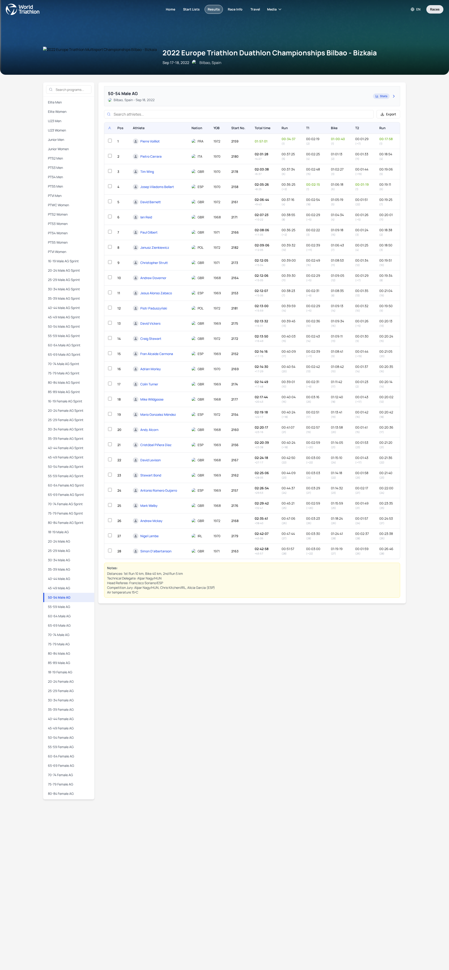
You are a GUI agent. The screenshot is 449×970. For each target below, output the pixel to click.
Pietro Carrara (151, 156)
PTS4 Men (55, 177)
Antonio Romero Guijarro (158, 490)
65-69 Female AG (61, 765)
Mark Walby (149, 505)
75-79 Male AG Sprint (64, 373)
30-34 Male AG (59, 560)
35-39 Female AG (61, 709)
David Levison (150, 460)
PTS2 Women (58, 214)
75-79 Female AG (60, 784)
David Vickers (150, 323)
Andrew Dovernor (153, 278)
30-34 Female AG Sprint (65, 429)
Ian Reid (146, 217)
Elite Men (55, 102)
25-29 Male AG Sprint (64, 279)
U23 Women (57, 130)
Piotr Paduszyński (153, 308)
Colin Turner (149, 384)
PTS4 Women (58, 233)
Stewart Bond (150, 475)
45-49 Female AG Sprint (65, 457)
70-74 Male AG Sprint (63, 364)
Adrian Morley (150, 369)
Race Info (235, 9)
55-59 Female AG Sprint (65, 476)
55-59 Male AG (59, 606)
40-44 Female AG (61, 719)
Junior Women (58, 149)
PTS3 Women (58, 223)
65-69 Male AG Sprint (64, 354)
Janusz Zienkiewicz (154, 247)
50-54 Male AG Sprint (64, 326)
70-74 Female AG (60, 775)
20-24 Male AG (59, 541)
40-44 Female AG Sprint (65, 448)
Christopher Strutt (154, 262)
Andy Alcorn (149, 429)
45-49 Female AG (61, 728)
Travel (255, 9)
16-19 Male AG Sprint (63, 261)
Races (435, 9)
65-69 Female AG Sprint (66, 494)
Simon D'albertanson (155, 551)
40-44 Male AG (59, 578)
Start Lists (191, 9)
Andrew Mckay (151, 521)
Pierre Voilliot (150, 141)
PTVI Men (55, 195)
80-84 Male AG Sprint (64, 382)
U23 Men (54, 121)
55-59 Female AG (61, 747)
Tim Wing (147, 171)
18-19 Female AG (60, 672)
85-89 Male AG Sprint (64, 392)
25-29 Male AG (59, 550)
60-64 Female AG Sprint (66, 485)
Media (272, 9)
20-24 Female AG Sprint (65, 410)
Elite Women (57, 111)
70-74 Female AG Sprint (65, 504)
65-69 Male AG (59, 625)
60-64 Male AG (59, 616)
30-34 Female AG (61, 700)
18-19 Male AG (58, 532)
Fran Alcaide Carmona (156, 354)
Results (214, 9)
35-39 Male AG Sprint (64, 298)
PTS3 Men (55, 167)
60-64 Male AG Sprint (64, 345)
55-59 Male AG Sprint (64, 336)
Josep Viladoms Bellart (157, 187)
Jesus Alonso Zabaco (156, 293)
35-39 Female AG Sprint (65, 438)
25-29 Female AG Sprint (65, 420)
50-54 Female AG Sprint (65, 466)
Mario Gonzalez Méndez (158, 414)
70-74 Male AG (58, 634)
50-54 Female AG (61, 737)
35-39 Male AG (59, 569)
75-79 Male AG (59, 644)
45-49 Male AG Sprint (64, 317)
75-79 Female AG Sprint (65, 513)
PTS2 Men (55, 158)
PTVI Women (57, 251)
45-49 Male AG (59, 588)
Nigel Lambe (149, 536)
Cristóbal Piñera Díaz (155, 445)
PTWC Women (58, 205)
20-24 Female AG (61, 681)
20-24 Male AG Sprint (64, 270)
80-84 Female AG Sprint (65, 522)
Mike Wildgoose (151, 399)
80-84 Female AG (61, 793)
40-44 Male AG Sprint (64, 308)
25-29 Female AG (61, 691)
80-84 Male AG (59, 653)
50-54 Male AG (59, 597)
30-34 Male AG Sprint (64, 289)
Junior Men (56, 139)
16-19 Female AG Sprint (65, 401)
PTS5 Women (58, 242)
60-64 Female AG (61, 756)
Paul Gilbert (149, 232)
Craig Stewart (150, 338)
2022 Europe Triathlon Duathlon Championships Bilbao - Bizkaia (270, 52)
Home (170, 9)
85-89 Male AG (59, 663)
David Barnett (150, 202)
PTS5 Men (55, 186)
